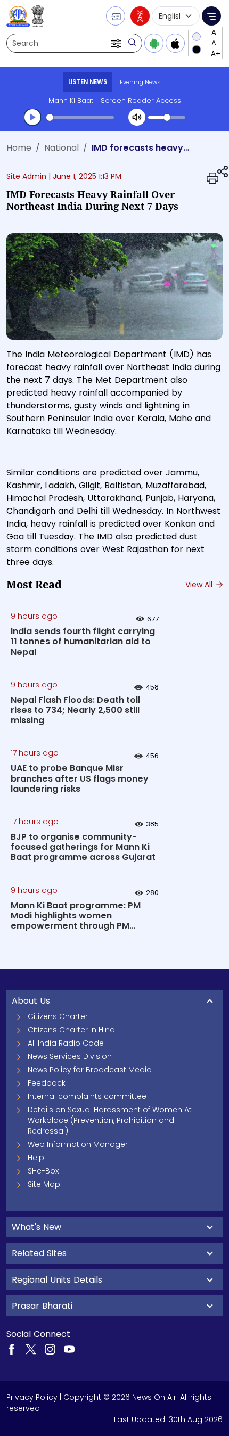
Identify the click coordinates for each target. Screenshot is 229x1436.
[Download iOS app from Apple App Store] (175, 43)
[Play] (32, 117)
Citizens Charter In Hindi (72, 1029)
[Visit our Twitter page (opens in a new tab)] (31, 1348)
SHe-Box (43, 1171)
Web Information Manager (78, 1144)
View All (200, 584)
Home (18, 148)
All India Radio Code (66, 1043)
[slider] (80, 117)
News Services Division (70, 1056)
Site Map (44, 1184)
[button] (117, 43)
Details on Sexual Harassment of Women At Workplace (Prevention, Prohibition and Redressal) (110, 1120)
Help (36, 1157)
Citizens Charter (58, 1016)
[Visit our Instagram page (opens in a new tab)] (50, 1348)
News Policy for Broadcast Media (90, 1069)
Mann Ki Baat (70, 100)
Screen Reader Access (141, 100)
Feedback (47, 1083)
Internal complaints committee (87, 1096)
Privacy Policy (32, 1397)
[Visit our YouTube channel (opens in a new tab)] (69, 1348)
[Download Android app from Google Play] (153, 43)
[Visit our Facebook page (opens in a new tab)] (11, 1348)
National (61, 148)
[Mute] (136, 117)
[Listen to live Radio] (140, 16)
